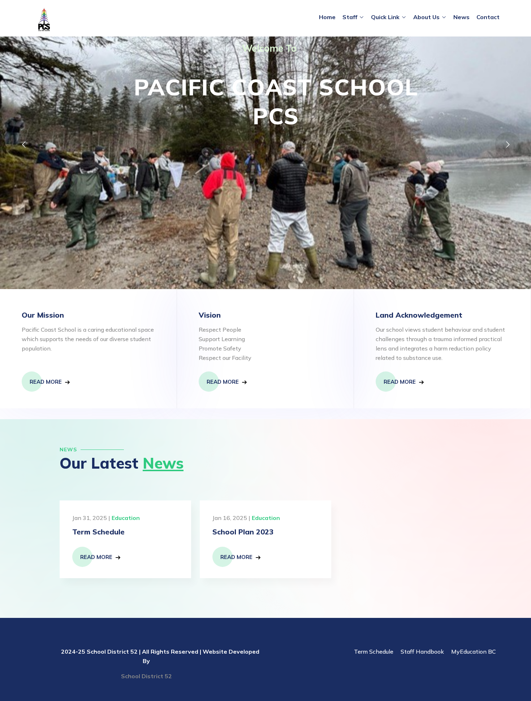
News (461, 17)
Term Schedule (98, 531)
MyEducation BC (473, 651)
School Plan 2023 (242, 531)
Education (126, 517)
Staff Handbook (422, 651)
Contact (488, 17)
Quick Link (385, 17)
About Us (426, 17)
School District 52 (146, 676)
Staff (349, 17)
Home (327, 17)
